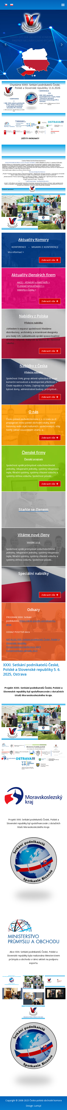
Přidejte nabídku (33, 322)
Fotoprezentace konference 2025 (23, 646)
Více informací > (16, 252)
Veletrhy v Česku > (26, 289)
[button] (62, 4)
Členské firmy (33, 452)
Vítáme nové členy (33, 534)
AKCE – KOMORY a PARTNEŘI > (33, 282)
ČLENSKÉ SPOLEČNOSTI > (30, 286)
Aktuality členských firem (33, 274)
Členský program (33, 459)
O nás (33, 411)
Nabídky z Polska (33, 316)
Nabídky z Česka (33, 365)
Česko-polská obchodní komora (46, 1100)
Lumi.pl (37, 1105)
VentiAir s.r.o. (33, 542)
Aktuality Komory (33, 239)
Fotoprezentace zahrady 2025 (21, 650)
